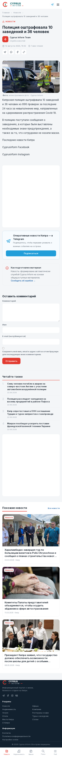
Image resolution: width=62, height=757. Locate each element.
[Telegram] (52, 4)
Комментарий (9, 301)
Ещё (55, 754)
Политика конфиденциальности (16, 736)
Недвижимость (9, 709)
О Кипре (6, 723)
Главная (6, 13)
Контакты (6, 733)
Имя (4, 325)
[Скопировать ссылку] (24, 52)
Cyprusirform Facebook (16, 147)
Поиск (43, 754)
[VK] (16, 696)
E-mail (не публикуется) (14, 336)
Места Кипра (8, 719)
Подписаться (31, 253)
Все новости (54, 508)
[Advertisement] (31, 196)
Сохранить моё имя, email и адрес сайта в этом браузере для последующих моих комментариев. (30, 353)
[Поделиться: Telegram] (4, 52)
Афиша (35, 706)
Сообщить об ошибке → (23, 281)
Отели (5, 716)
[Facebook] (8, 696)
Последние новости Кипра (18, 140)
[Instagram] (12, 696)
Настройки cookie (10, 740)
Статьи (35, 719)
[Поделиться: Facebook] (17, 52)
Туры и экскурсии (40, 716)
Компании (36, 709)
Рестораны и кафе (40, 713)
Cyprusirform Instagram (16, 154)
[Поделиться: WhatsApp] (11, 52)
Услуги (5, 713)
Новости (17, 13)
